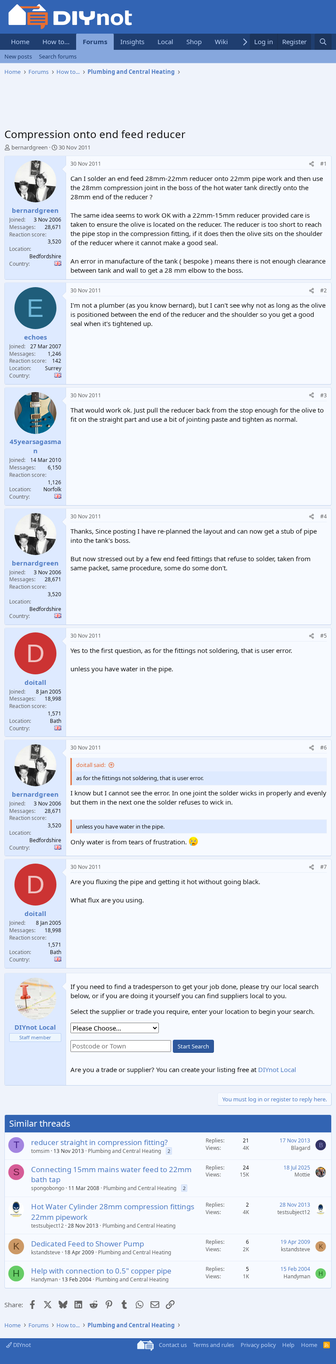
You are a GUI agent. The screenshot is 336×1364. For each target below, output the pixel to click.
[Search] (323, 42)
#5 (323, 635)
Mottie (302, 1174)
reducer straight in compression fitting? (99, 1142)
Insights (132, 41)
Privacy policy (258, 1345)
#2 (323, 290)
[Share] (311, 164)
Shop (194, 41)
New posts (18, 56)
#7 (323, 867)
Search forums (58, 56)
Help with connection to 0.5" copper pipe (101, 1271)
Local (165, 41)
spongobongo (47, 1188)
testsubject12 (47, 1225)
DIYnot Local (277, 1069)
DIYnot (21, 1345)
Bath (55, 721)
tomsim (40, 1151)
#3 (323, 395)
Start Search (193, 1046)
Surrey (53, 368)
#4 (323, 516)
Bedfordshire (45, 256)
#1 (323, 163)
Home (20, 41)
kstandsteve (45, 1252)
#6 (323, 747)
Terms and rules (213, 1345)
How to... (56, 41)
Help (288, 1345)
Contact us (173, 1345)
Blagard (300, 1148)
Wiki (221, 41)
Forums (95, 41)
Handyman (44, 1279)
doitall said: (90, 765)
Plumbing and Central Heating (124, 1151)
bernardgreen (29, 147)
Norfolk (52, 489)
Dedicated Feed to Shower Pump (87, 1244)
